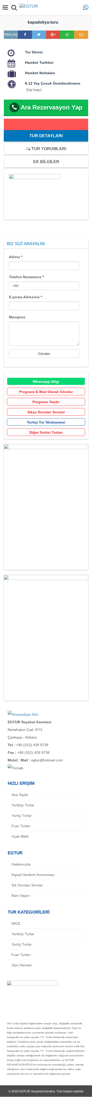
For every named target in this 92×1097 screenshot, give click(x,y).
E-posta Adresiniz (25, 297)
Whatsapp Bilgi (46, 382)
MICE (16, 923)
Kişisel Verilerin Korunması (33, 875)
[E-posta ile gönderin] (81, 35)
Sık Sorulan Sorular (27, 885)
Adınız (15, 257)
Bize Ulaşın (21, 896)
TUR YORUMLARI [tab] (48, 149)
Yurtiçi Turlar (22, 815)
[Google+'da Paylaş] (53, 35)
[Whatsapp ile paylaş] (67, 35)
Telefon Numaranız (26, 277)
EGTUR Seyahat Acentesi (37, 1091)
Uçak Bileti (20, 836)
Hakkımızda (21, 864)
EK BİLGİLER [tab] (46, 162)
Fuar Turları (21, 826)
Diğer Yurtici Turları (46, 432)
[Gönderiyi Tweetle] (39, 35)
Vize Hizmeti (21, 965)
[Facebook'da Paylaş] (25, 35)
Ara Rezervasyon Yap (52, 107)
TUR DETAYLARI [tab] (46, 136)
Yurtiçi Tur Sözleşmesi (46, 422)
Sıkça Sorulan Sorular (46, 412)
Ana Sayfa (20, 795)
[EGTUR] (46, 7)
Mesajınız (17, 317)
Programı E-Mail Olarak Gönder (46, 392)
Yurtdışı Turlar (23, 805)
